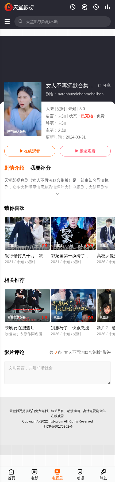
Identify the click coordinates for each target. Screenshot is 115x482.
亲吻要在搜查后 (20, 327)
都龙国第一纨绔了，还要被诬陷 (81, 255)
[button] (17, 168)
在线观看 (30, 151)
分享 (104, 85)
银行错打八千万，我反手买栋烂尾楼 (39, 255)
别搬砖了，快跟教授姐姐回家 (78, 327)
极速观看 (85, 151)
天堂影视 (15, 411)
